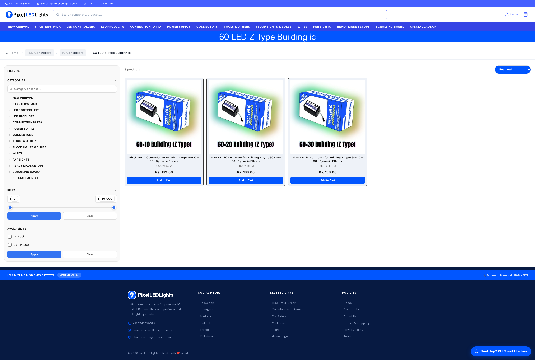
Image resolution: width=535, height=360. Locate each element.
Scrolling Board (390, 26)
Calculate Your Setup (287, 309)
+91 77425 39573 (20, 3)
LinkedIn (206, 323)
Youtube (205, 316)
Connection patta (146, 26)
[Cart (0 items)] (525, 14)
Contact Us (352, 309)
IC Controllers (72, 53)
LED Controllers (39, 53)
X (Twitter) (207, 336)
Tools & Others (237, 26)
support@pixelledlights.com (152, 330)
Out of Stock (22, 244)
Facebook (207, 303)
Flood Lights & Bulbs (274, 26)
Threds (205, 330)
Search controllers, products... (82, 14)
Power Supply (179, 26)
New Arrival (18, 26)
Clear (90, 215)
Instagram (207, 309)
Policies (349, 292)
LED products (112, 26)
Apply (34, 215)
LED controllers (81, 26)
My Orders (279, 316)
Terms (348, 336)
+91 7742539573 (144, 323)
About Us (350, 316)
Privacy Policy (353, 330)
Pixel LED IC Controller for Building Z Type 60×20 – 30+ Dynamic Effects (246, 159)
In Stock (19, 236)
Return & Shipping (356, 323)
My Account (280, 323)
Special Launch (423, 26)
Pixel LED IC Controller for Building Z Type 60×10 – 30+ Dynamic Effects (164, 159)
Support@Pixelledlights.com (59, 3)
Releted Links (281, 292)
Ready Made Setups (353, 26)
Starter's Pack (48, 26)
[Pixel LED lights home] (26, 14)
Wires (302, 26)
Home (14, 53)
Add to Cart (164, 180)
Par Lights (322, 26)
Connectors (207, 26)
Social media (209, 292)
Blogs (276, 330)
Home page (280, 336)
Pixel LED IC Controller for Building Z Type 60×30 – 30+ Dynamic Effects (328, 159)
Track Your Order (284, 303)
